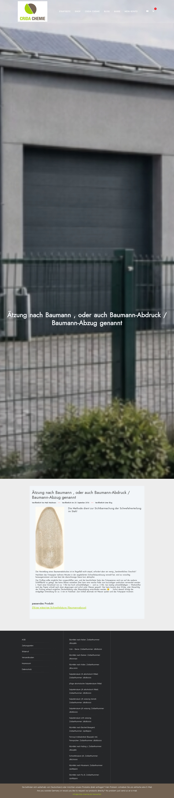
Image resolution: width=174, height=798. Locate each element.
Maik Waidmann (50, 502)
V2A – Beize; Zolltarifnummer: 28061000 (85, 649)
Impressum (26, 663)
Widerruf (25, 651)
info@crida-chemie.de (82, 794)
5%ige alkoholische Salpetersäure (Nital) (85, 684)
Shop (78, 11)
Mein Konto (131, 11)
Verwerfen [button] (96, 794)
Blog (107, 11)
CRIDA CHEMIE (92, 11)
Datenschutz (27, 669)
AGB (24, 640)
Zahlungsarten (27, 646)
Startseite (65, 11)
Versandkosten (28, 657)
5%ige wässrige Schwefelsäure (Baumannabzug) (59, 607)
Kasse (117, 11)
